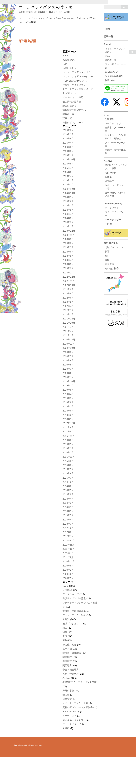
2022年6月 (68, 297)
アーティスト (112, 208)
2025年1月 (68, 184)
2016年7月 (68, 444)
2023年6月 (68, 251)
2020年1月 (68, 377)
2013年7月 (68, 515)
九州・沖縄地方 (71, 673)
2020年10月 (69, 348)
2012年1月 (68, 536)
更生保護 (109, 264)
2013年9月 (68, 511)
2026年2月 (68, 151)
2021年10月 (69, 322)
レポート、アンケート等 (75, 703)
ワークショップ (113, 123)
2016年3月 (68, 448)
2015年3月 (68, 477)
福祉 (107, 255)
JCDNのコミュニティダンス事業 (80, 682)
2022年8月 (68, 293)
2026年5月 (68, 138)
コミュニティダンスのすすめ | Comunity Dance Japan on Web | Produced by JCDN (56, 18)
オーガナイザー (113, 219)
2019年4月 (68, 394)
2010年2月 (68, 569)
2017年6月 (68, 431)
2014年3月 (68, 503)
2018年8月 (68, 402)
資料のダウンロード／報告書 (78, 707)
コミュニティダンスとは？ (76, 72)
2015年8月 (68, 465)
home (21, 22)
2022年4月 (68, 306)
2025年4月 (68, 176)
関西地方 (67, 665)
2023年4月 (68, 260)
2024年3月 (68, 218)
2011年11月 (68, 544)
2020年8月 (68, 352)
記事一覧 (108, 36)
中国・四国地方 (71, 669)
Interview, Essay (113, 203)
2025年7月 (68, 168)
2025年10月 (69, 159)
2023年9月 (68, 239)
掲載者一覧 (110, 60)
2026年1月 (68, 155)
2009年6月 (68, 574)
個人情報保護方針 (114, 76)
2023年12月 (69, 230)
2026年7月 (68, 134)
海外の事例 (110, 172)
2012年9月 (68, 528)
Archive (108, 160)
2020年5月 (68, 364)
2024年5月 (68, 209)
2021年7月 (68, 327)
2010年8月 (68, 565)
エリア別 (67, 648)
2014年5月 (68, 494)
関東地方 (67, 657)
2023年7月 (68, 247)
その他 (108, 223)
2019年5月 (68, 389)
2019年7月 (68, 385)
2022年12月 (69, 276)
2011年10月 (69, 549)
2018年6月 (68, 410)
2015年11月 (69, 456)
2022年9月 (68, 289)
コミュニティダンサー (74, 719)
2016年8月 (68, 440)
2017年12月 (69, 423)
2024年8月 (68, 201)
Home (107, 28)
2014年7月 (68, 490)
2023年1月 (68, 272)
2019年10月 (69, 381)
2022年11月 (69, 281)
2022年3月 (68, 310)
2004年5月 (68, 578)
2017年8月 (68, 427)
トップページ (69, 93)
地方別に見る (69, 105)
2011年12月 (69, 540)
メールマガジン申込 (73, 97)
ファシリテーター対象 (74, 615)
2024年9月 (68, 197)
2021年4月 (68, 331)
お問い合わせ (112, 80)
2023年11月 (69, 235)
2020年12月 (69, 339)
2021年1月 (68, 335)
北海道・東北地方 (72, 653)
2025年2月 (68, 180)
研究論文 (109, 181)
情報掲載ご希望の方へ (74, 110)
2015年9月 (68, 461)
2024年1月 (68, 226)
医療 (107, 260)
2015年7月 (68, 469)
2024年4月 (68, 214)
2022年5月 (68, 302)
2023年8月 (68, 243)
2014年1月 (68, 507)
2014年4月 (68, 498)
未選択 (66, 728)
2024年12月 (69, 189)
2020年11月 (69, 343)
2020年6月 (68, 360)
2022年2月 (68, 314)
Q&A (107, 56)
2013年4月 (68, 519)
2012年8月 (68, 532)
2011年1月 (68, 557)
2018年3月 (68, 415)
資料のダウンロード (73, 122)
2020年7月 (68, 356)
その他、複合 (112, 268)
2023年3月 (68, 264)
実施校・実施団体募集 (74, 611)
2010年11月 (69, 561)
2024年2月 (68, 222)
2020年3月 (68, 368)
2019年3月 (68, 398)
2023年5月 (68, 255)
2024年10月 (69, 193)
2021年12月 (69, 318)
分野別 (66, 619)
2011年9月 (68, 553)
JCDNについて (112, 71)
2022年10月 (69, 285)
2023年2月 (68, 268)
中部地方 (67, 661)
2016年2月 (68, 452)
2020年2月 (68, 373)
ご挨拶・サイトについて (75, 85)
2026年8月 (68, 130)
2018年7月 (68, 406)
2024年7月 (68, 205)
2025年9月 (68, 163)
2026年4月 (68, 142)
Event (107, 115)
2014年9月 (68, 482)
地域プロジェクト (114, 247)
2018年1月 (68, 419)
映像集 (108, 177)
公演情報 (109, 119)
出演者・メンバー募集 (74, 598)
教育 (107, 251)
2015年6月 (68, 473)
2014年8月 (68, 486)
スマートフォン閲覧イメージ (78, 89)
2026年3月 (68, 147)
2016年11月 (69, 436)
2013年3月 (68, 523)
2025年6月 (68, 172)
